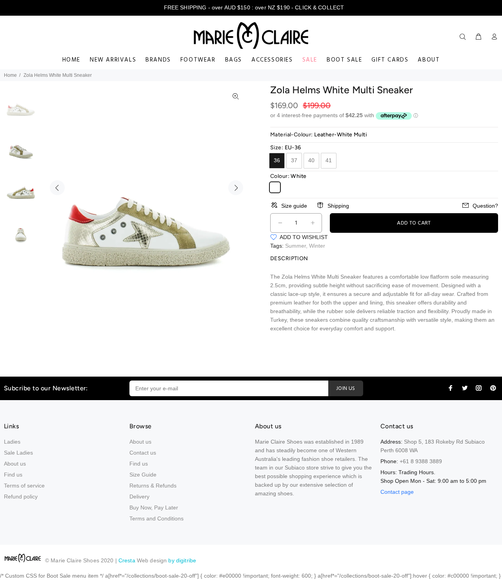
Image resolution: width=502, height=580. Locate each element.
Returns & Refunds (152, 485)
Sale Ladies (18, 453)
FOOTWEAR (198, 60)
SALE (309, 60)
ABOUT (429, 60)
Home (10, 75)
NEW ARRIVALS (113, 60)
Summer (295, 246)
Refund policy (21, 496)
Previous (57, 187)
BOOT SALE (344, 60)
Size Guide (142, 474)
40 (311, 160)
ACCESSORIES (272, 60)
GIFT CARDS (389, 60)
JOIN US (345, 388)
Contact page (397, 492)
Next (235, 187)
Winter (317, 246)
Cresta (127, 560)
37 (294, 160)
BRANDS (158, 60)
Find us (13, 474)
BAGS (233, 60)
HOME (71, 60)
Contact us (142, 453)
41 (329, 160)
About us (15, 463)
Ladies (12, 442)
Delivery (139, 496)
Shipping (338, 206)
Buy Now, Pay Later (153, 507)
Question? (485, 206)
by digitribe (182, 560)
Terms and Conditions (156, 518)
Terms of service (24, 485)
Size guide (294, 206)
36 (277, 160)
